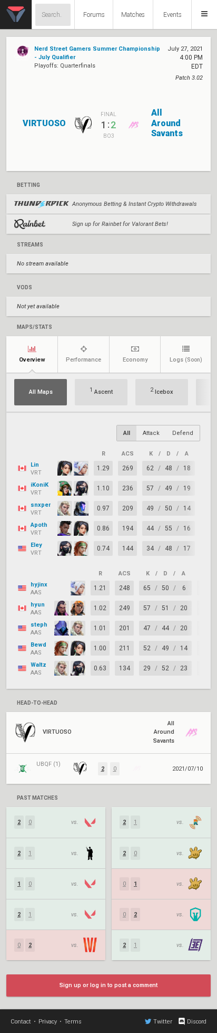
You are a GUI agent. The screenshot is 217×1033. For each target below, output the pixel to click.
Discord (196, 1021)
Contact (21, 1022)
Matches (133, 14)
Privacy (47, 1022)
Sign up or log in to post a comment (108, 985)
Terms (73, 1022)
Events (172, 14)
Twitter (162, 1021)
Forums (94, 14)
